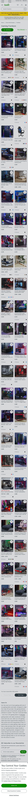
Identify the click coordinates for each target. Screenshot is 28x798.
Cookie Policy (7, 781)
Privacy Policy (17, 781)
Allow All (14, 785)
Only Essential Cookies (14, 791)
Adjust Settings (14, 795)
